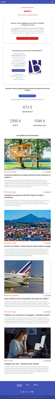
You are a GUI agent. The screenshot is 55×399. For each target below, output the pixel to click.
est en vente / (27, 15)
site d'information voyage (16, 252)
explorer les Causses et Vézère (22, 182)
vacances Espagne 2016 (42, 322)
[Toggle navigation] (52, 2)
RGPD (27, 385)
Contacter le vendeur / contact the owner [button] (27, 38)
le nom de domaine (27, 7)
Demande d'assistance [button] (17, 70)
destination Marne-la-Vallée (20, 305)
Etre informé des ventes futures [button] (26, 95)
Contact (35, 385)
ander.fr (27, 11)
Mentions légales (19, 385)
